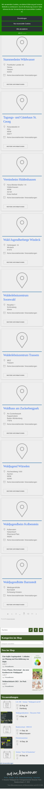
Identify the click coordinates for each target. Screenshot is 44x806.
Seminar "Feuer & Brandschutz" (25, 751)
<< (8, 614)
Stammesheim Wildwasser (19, 59)
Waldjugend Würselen (16, 466)
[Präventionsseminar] (7, 747)
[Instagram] (41, 630)
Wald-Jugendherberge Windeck (21, 239)
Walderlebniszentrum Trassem (21, 355)
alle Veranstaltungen (6, 762)
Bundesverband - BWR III (24, 726)
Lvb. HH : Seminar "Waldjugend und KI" (28, 701)
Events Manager (11, 619)
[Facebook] (36, 630)
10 (28, 613)
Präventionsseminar (22, 737)
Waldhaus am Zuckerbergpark (21, 408)
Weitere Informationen (15, 84)
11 (32, 613)
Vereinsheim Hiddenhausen (19, 179)
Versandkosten (9, 666)
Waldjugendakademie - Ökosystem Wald (28, 712)
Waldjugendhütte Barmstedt (19, 582)
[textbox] (22, 643)
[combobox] (22, 642)
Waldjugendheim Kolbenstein (20, 524)
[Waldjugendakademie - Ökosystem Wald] (7, 722)
